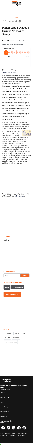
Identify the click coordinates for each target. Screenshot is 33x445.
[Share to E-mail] (13, 21)
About (2, 393)
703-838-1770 (5, 390)
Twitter (8, 427)
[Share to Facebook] (3, 21)
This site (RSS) (24, 427)
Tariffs (16, 333)
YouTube (13, 427)
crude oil (8, 333)
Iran (23, 333)
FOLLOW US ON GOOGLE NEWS (12, 294)
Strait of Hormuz (11, 342)
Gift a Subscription (19, 287)
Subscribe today (19, 196)
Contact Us (4, 397)
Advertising (4, 407)
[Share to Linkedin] (9, 21)
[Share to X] (6, 21)
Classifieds (4, 412)
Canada (7, 338)
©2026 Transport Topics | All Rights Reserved (13, 433)
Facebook (3, 427)
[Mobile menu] (2, 2)
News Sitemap (20, 435)
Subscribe (7, 287)
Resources (4, 416)
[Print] (19, 21)
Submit (25, 275)
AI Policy (12, 435)
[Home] (16, 3)
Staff (2, 402)
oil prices (16, 338)
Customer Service (6, 421)
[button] (16, 21)
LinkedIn (19, 427)
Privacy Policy (4, 435)
